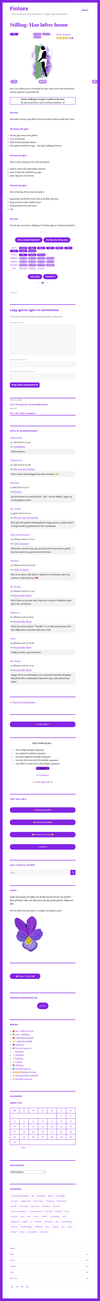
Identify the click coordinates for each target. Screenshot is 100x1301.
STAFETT (50, 277)
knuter (56, 1206)
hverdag (23, 1206)
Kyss (12, 139)
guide (14, 1206)
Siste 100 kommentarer (24, 702)
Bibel (50, 1196)
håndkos (46, 1206)
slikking (38, 1227)
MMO (44, 1216)
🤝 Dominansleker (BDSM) (25, 1075)
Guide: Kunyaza (21, 543)
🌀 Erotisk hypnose (21, 1069)
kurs (67, 1211)
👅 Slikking (17, 1065)
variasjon (44, 1232)
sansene (49, 1221)
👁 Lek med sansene (21, 1048)
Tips (12, 1254)
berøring (41, 1196)
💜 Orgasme (18, 1045)
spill (47, 1227)
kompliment (36, 1211)
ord (64, 1216)
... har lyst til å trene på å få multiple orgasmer (36, 760)
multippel (55, 1216)
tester (14, 1232)
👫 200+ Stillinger (21, 1034)
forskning (61, 1201)
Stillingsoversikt (29, 240)
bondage (60, 1196)
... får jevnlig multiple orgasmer (29, 750)
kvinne (14, 1216)
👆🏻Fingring (17, 1058)
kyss (22, 1216)
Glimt (12, 1260)
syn (63, 1227)
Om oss (13, 1278)
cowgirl (14, 1201)
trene (22, 1232)
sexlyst (14, 1227)
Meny (85, 10)
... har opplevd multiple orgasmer (30, 753)
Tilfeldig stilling (57, 240)
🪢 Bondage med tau (22, 1079)
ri (31, 1221)
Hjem (12, 1248)
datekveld (26, 1201)
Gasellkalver (19, 446)
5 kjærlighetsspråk (20, 1196)
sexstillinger (26, 1227)
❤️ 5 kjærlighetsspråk (22, 1038)
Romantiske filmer (22, 595)
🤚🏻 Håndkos (18, 1055)
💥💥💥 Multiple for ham (24, 1072)
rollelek (38, 1221)
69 (33, 1196)
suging (55, 1227)
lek (28, 1216)
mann (36, 1216)
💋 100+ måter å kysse (23, 1031)
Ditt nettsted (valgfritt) (22, 372)
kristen (58, 1211)
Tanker (13, 1266)
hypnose (34, 1206)
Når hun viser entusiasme (25, 517)
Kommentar (16, 323)
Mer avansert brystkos (24, 469)
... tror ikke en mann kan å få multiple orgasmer (37, 763)
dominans (38, 1201)
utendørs (32, 1232)
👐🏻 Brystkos (18, 1051)
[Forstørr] (58, 46)
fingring (50, 1201)
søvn (70, 1227)
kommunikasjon (19, 1211)
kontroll (48, 1211)
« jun (22, 1147)
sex (57, 1221)
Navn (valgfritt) (18, 360)
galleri (35, 277)
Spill (12, 1272)
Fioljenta (13, 293)
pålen (25, 1221)
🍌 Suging (17, 1062)
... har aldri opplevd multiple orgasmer (32, 757)
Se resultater (43, 775)
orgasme (15, 1221)
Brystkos (17, 492)
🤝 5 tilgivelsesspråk (22, 1041)
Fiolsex (19, 9)
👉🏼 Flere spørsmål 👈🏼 (43, 782)
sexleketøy (67, 1221)
